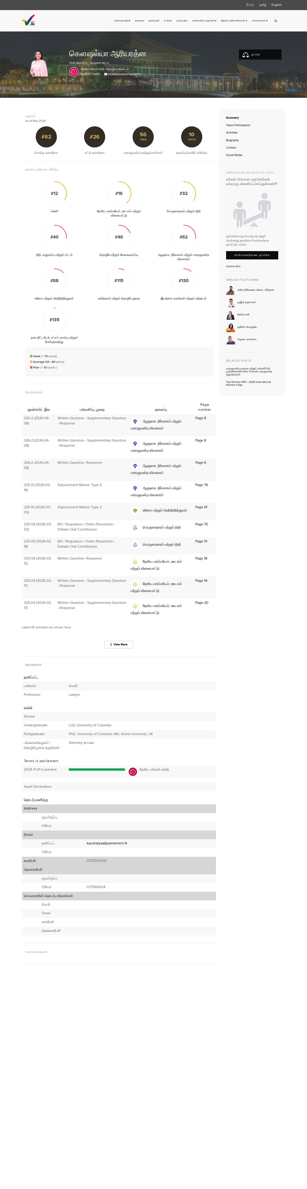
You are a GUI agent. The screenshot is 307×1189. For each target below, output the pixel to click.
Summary (232, 118)
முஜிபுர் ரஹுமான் (246, 302)
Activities (232, 132)
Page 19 (201, 581)
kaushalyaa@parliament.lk (124, 74)
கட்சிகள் (168, 20)
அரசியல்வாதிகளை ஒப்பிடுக (252, 255)
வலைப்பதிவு (182, 20)
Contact (231, 147)
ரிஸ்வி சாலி (243, 314)
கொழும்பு (111, 69)
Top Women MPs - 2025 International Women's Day (248, 383)
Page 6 (200, 463)
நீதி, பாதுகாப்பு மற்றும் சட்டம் (54, 255)
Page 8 (200, 418)
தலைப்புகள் (154, 20)
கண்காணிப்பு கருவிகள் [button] (203, 20)
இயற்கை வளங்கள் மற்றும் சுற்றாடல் (183, 298)
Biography (232, 140)
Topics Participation (238, 125)
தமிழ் (263, 5)
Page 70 (201, 524)
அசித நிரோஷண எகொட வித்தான (255, 290)
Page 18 (201, 558)
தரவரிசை (139, 20)
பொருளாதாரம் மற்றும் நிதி (183, 211)
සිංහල (250, 5)
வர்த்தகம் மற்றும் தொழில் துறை (119, 298)
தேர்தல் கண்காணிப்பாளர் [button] (233, 20)
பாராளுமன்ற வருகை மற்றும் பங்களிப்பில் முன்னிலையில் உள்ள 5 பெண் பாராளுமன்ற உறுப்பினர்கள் (249, 371)
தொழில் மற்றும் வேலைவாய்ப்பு (119, 255)
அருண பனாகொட (247, 339)
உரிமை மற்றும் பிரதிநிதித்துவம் (54, 298)
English (276, 5)
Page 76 (201, 485)
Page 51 (201, 541)
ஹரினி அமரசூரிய (247, 327)
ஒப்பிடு (255, 54)
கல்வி (54, 211)
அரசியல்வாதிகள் (122, 20)
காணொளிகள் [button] (258, 20)
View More (120, 644)
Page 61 (201, 507)
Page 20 (201, 603)
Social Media (234, 155)
